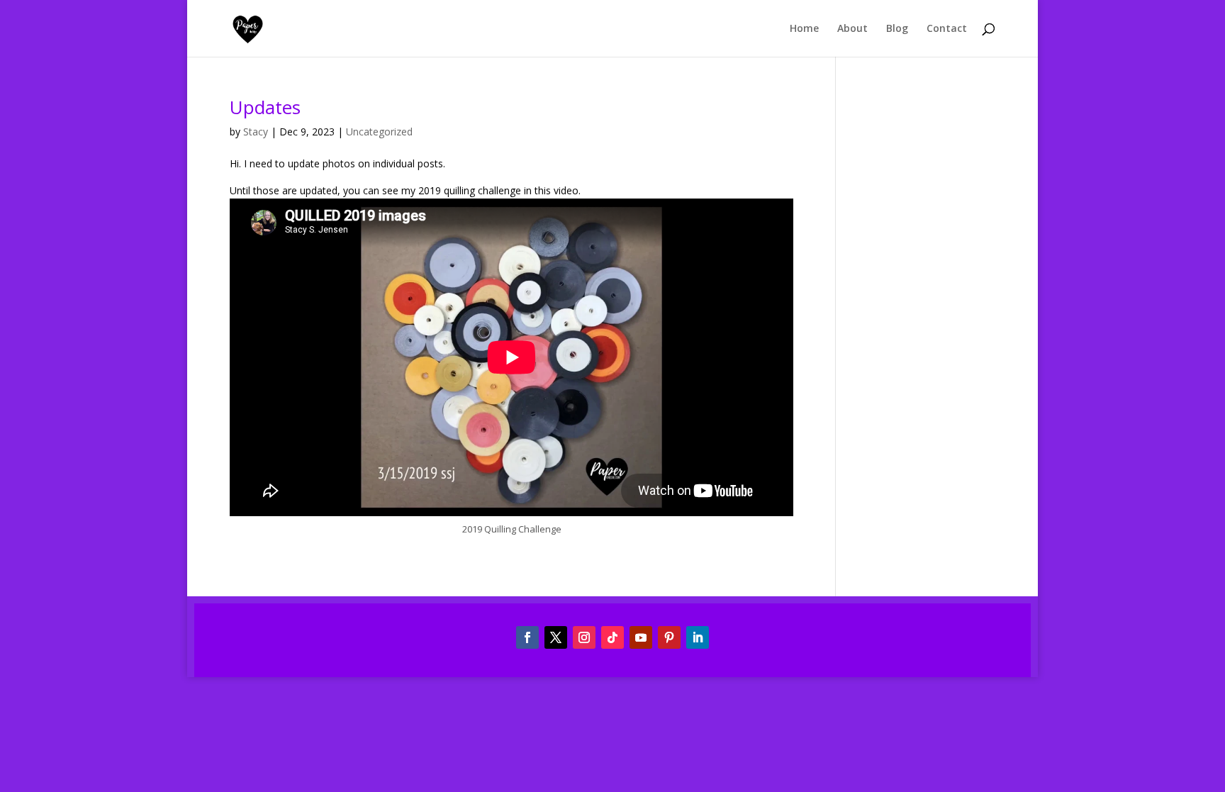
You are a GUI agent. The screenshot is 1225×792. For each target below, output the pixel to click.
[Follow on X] (555, 637)
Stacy (255, 131)
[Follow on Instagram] (584, 637)
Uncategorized (379, 131)
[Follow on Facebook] (527, 637)
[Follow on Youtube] (641, 637)
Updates (265, 107)
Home (804, 29)
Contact (947, 29)
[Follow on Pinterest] (669, 637)
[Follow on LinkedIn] (697, 637)
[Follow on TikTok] (612, 637)
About (852, 29)
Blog (897, 29)
